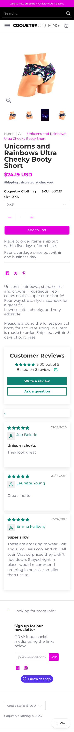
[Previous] (7, 72)
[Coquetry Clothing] (36, 25)
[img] (18, 428)
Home (9, 134)
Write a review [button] (37, 381)
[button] (66, 25)
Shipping (11, 182)
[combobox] (33, 13)
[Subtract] (9, 217)
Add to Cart (37, 230)
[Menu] (7, 25)
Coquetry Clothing (20, 191)
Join (54, 657)
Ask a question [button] (37, 391)
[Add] (31, 217)
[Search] (68, 13)
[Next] (67, 72)
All (20, 134)
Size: (11, 197)
